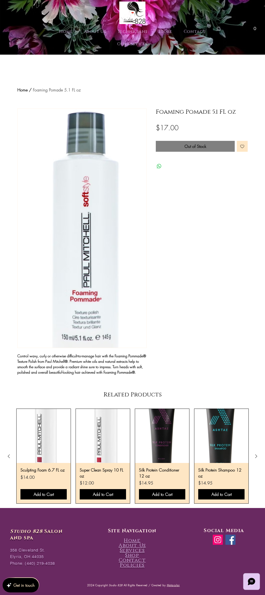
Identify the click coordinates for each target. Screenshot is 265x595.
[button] (255, 26)
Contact (132, 560)
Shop (132, 555)
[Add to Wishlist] (242, 146)
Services (132, 550)
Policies (132, 565)
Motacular (173, 585)
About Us (132, 545)
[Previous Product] (9, 456)
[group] (132, 456)
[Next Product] (256, 456)
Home (22, 90)
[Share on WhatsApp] (159, 166)
